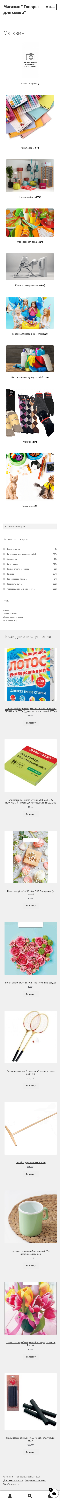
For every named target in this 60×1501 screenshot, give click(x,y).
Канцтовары (12, 564)
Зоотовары (12, 559)
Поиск (30, 1496)
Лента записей (10, 613)
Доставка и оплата (13, 1480)
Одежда (10, 574)
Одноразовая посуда (17, 579)
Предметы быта (14, 584)
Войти (6, 610)
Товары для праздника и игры (21, 589)
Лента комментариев (13, 617)
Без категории (13, 549)
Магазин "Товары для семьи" (21, 9)
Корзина (46, 1493)
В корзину (31, 722)
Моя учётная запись (10, 1496)
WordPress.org (10, 620)
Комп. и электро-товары (18, 569)
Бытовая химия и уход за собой (21, 554)
